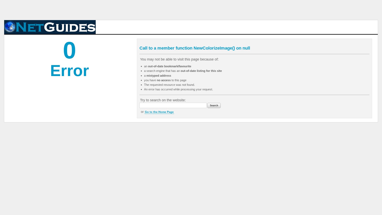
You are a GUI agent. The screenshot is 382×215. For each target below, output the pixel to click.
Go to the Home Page (159, 111)
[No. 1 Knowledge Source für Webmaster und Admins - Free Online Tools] (50, 27)
